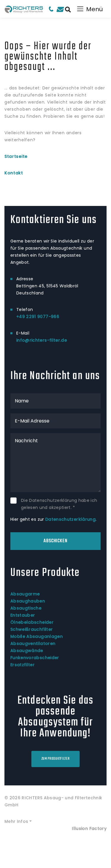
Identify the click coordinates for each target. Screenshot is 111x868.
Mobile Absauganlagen (36, 636)
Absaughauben (27, 601)
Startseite (16, 156)
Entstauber (22, 615)
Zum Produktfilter (55, 759)
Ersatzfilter (22, 665)
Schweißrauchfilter (31, 629)
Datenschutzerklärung (70, 519)
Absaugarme (25, 594)
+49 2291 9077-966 (37, 317)
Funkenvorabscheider (34, 658)
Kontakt (13, 173)
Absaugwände (26, 651)
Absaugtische (25, 608)
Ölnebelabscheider (32, 622)
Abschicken (55, 541)
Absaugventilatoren (32, 643)
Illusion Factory (89, 828)
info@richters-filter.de (41, 340)
